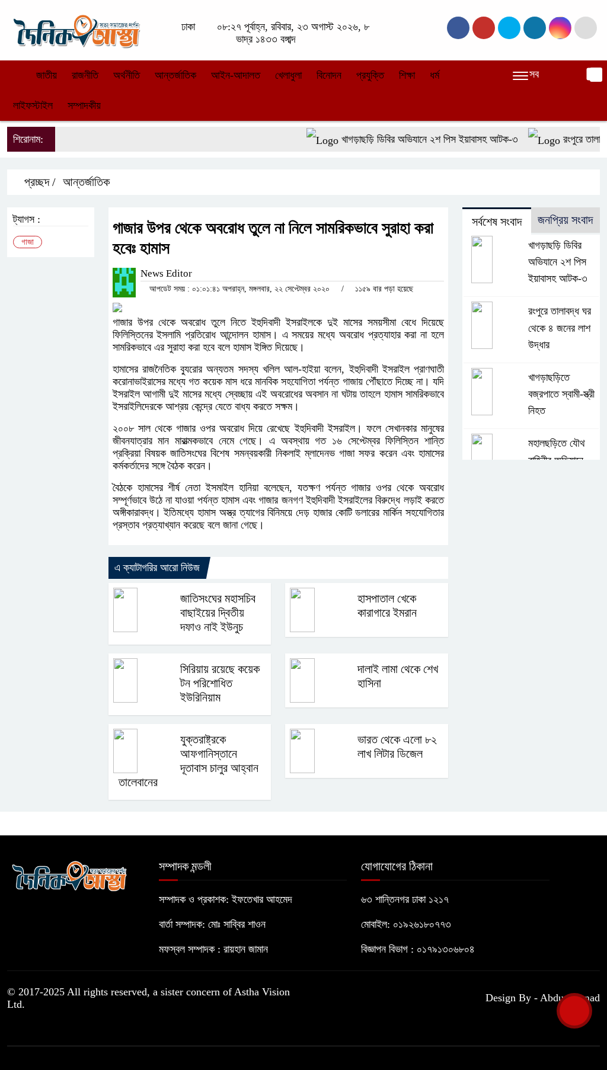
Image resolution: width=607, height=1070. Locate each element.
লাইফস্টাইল (33, 105)
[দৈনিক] (76, 29)
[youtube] (560, 28)
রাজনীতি (85, 75)
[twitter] (483, 28)
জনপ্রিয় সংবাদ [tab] (565, 219)
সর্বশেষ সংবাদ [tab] (497, 221)
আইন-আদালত (235, 75)
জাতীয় (46, 75)
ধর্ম (434, 75)
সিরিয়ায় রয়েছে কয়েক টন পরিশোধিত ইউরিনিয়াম (220, 683)
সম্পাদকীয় (84, 105)
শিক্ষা (407, 75)
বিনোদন (329, 75)
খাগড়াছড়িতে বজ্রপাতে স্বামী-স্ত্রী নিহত (561, 394)
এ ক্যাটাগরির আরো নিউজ (157, 568)
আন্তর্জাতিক (175, 75)
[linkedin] (534, 28)
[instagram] (509, 28)
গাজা (27, 242)
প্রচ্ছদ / (38, 181)
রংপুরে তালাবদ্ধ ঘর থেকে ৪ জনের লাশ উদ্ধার (559, 327)
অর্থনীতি (126, 75)
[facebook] (458, 28)
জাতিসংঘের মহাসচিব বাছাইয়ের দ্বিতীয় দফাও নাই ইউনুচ (217, 612)
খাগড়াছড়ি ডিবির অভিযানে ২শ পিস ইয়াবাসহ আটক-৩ (418, 139)
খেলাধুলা (288, 75)
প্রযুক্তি (370, 75)
